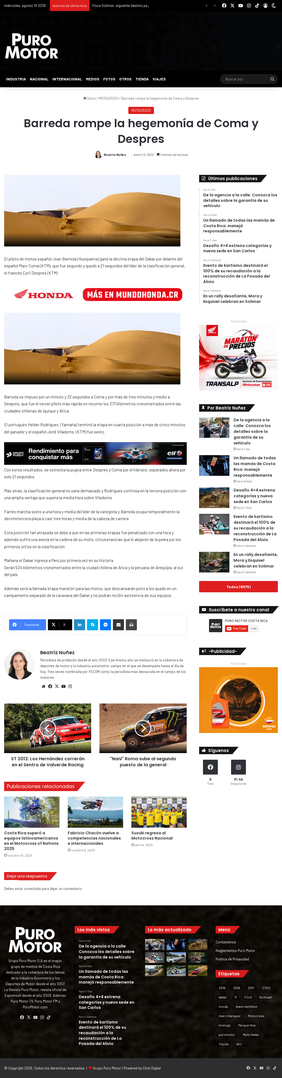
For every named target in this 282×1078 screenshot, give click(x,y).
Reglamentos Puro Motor (235, 950)
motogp (225, 1025)
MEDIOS (92, 79)
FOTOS (109, 79)
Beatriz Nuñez (115, 154)
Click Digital (152, 1068)
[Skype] (92, 624)
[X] (56, 686)
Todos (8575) (238, 586)
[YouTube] (63, 686)
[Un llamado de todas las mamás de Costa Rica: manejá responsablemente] (214, 465)
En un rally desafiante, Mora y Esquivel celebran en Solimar (256, 560)
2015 (222, 988)
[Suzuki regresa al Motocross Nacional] (159, 812)
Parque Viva (247, 1025)
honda (223, 1006)
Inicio (91, 98)
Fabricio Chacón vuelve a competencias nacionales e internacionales (94, 838)
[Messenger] (105, 624)
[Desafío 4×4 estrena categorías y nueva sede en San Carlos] (214, 497)
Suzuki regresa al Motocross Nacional (152, 835)
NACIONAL (39, 79)
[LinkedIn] (79, 624)
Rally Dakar (251, 1034)
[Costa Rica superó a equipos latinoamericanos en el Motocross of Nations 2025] (31, 812)
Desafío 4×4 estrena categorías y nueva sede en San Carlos (254, 495)
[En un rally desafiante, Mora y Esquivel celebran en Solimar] (214, 562)
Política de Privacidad (232, 959)
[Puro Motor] (31, 46)
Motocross (256, 1016)
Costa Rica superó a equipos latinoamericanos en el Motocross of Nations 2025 (31, 840)
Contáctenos (226, 941)
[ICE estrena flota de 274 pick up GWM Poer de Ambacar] (176, 957)
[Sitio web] (43, 686)
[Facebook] (50, 686)
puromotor (227, 1034)
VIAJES (159, 79)
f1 (236, 997)
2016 (236, 988)
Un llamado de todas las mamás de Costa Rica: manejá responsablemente (255, 466)
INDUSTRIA (16, 79)
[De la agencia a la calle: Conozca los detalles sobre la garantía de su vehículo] (214, 427)
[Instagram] (70, 686)
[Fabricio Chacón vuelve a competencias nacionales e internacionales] (95, 812)
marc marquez (229, 1016)
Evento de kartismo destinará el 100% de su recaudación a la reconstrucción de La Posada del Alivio (255, 528)
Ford (248, 997)
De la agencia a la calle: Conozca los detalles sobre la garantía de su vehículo (252, 431)
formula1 (265, 997)
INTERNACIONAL (67, 79)
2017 (251, 988)
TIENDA (142, 79)
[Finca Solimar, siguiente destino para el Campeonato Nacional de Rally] (197, 970)
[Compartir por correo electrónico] (118, 624)
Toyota (224, 1044)
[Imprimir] (131, 624)
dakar (223, 997)
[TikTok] (48, 1017)
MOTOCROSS (108, 98)
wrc (239, 1044)
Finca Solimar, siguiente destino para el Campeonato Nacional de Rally (147, 5)
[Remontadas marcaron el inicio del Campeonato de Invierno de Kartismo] (176, 970)
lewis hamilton (246, 1006)
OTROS (125, 79)
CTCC (266, 988)
